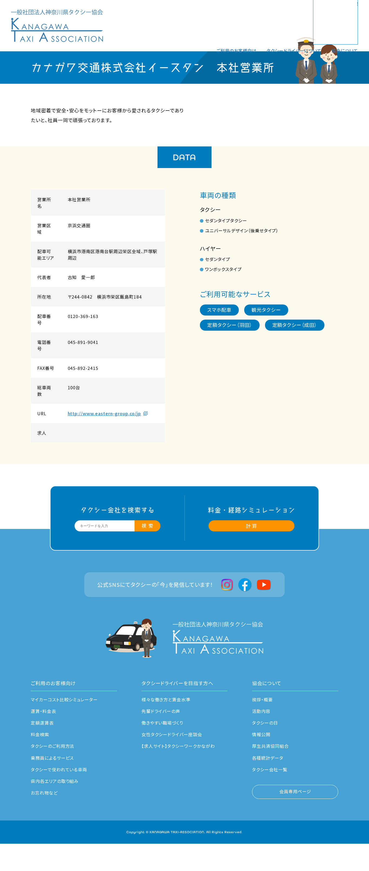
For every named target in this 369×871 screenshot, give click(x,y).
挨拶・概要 (262, 699)
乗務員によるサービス (52, 758)
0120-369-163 (83, 316)
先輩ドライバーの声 (161, 711)
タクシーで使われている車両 (59, 769)
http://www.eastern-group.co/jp (104, 413)
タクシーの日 (265, 722)
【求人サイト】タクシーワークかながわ (178, 746)
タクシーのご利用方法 (53, 746)
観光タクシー (266, 309)
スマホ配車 (219, 309)
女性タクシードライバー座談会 (172, 734)
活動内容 (261, 711)
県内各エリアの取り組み (55, 781)
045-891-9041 (83, 342)
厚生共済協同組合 (270, 746)
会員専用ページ (295, 791)
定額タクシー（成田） (294, 324)
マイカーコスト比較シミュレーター (64, 699)
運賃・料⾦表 (43, 711)
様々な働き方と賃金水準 (166, 699)
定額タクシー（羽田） (229, 324)
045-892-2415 (83, 368)
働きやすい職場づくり (162, 722)
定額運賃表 (42, 722)
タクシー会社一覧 (269, 769)
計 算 (251, 525)
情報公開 (261, 734)
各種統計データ (267, 758)
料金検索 (40, 734)
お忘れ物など (44, 792)
